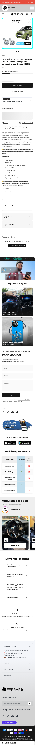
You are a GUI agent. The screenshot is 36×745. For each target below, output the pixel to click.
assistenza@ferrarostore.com (11, 359)
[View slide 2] (16, 637)
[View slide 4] (21, 637)
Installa (32, 8)
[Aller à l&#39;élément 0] (16, 51)
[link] (17, 654)
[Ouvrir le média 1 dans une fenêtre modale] (29, 21)
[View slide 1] (14, 637)
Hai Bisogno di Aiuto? (27, 123)
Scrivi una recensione (17, 246)
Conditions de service (6, 401)
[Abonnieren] (29, 703)
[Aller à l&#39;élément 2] (18, 51)
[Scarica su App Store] (10, 443)
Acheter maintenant (17, 91)
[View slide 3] (18, 637)
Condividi (6, 123)
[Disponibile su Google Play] (24, 443)
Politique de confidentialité (24, 399)
